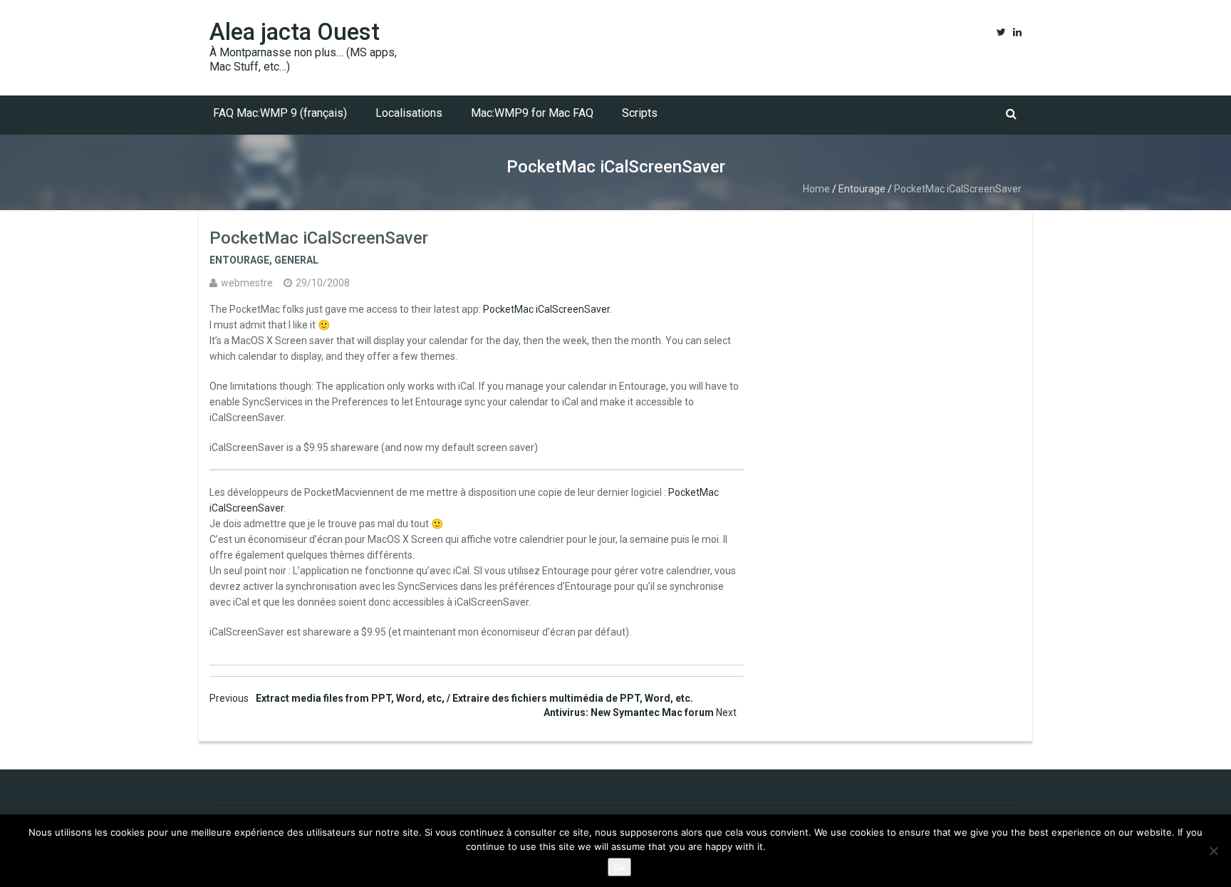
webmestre (247, 283)
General (296, 260)
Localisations (408, 113)
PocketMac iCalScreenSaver (546, 309)
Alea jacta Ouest (294, 32)
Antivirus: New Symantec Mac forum (640, 712)
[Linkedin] (1017, 32)
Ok (619, 867)
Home (816, 188)
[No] (1213, 851)
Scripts (640, 113)
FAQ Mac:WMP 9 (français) (280, 113)
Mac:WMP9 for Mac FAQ (532, 113)
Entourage (861, 188)
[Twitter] (1001, 32)
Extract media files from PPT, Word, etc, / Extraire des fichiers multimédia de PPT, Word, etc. (451, 698)
